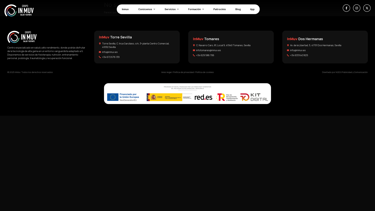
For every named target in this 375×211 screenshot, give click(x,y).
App (252, 9)
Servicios (170, 9)
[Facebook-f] (346, 8)
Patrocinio (219, 9)
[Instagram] (356, 8)
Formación (194, 9)
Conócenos (145, 9)
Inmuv (125, 9)
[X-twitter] (367, 8)
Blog (238, 9)
